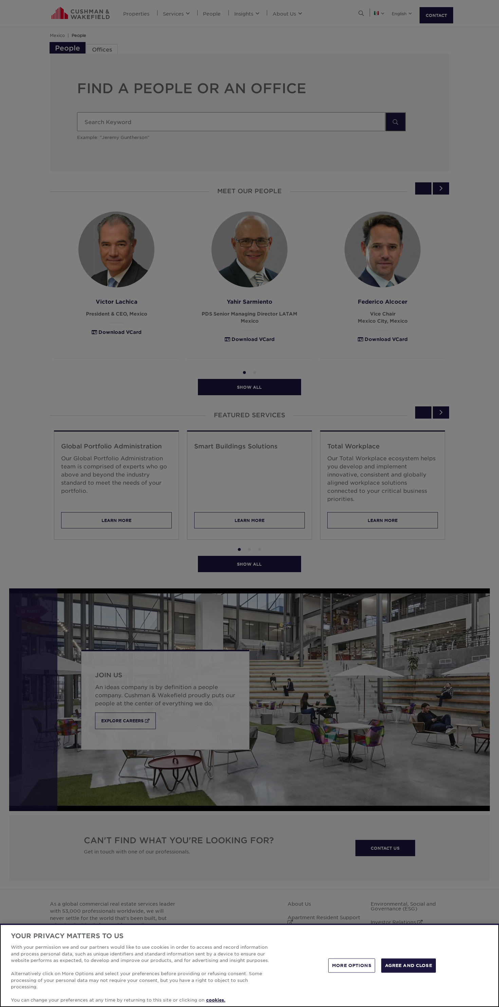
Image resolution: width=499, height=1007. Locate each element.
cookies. (215, 1000)
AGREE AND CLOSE (408, 965)
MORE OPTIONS (351, 965)
